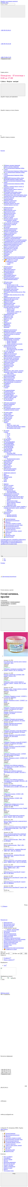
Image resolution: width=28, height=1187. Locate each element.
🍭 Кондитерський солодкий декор (13, 525)
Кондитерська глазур (9, 924)
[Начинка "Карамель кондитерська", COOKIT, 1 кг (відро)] (15, 708)
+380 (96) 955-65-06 (6, 43)
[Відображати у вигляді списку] (13, 624)
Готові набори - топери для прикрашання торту (14, 312)
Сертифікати (4, 539)
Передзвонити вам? (5, 58)
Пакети (9, 509)
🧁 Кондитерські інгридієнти (11, 520)
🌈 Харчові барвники (9, 519)
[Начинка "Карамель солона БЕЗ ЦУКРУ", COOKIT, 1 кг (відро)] (15, 743)
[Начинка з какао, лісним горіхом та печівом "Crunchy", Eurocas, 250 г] (15, 683)
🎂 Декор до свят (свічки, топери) (13, 531)
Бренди (5, 543)
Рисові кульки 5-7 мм (12, 284)
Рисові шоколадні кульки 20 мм (15, 286)
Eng (5, 560)
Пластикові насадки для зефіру (15, 349)
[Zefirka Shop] (8, 975)
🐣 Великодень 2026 (9, 535)
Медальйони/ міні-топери (13, 428)
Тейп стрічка (10, 373)
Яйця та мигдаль (11, 503)
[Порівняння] (13, 90)
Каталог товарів (11, 539)
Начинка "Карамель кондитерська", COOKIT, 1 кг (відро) (13, 712)
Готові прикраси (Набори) (14, 502)
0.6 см (8, 433)
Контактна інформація (10, 1162)
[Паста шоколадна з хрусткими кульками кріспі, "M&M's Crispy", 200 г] (15, 861)
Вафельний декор (11, 505)
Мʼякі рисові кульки (12, 500)
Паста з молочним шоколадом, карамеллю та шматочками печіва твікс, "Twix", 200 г (15, 834)
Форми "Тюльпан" (12, 342)
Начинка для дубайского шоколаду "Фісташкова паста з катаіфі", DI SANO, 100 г (15, 787)
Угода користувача (12, 543)
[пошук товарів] (13, 11)
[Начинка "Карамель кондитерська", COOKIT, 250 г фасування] (15, 720)
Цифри (9, 423)
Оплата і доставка (8, 1165)
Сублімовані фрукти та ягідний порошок (14, 939)
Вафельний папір (8, 936)
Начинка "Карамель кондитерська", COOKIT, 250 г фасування (13, 724)
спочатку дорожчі (5, 603)
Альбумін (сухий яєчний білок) (12, 938)
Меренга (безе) (11, 308)
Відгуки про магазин (12, 541)
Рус (5, 559)
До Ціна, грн (16, 953)
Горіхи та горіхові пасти (10, 935)
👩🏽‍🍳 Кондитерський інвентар (11, 526)
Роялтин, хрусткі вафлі (13, 221)
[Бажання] (14, 103)
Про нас (18, 539)
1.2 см (8, 437)
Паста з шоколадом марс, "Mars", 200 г (14, 845)
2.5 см (8, 435)
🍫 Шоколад (7, 522)
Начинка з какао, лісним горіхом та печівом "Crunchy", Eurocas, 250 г (15, 689)
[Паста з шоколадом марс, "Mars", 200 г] (15, 840)
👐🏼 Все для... (7, 534)
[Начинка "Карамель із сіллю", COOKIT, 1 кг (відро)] (15, 696)
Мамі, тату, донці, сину (13, 425)
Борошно (6, 946)
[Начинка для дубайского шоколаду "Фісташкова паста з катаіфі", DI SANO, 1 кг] (15, 767)
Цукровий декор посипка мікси (15, 496)
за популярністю (5, 602)
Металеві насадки (11, 348)
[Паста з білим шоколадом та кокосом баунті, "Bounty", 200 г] (15, 816)
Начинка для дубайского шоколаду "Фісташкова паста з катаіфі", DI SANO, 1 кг (15, 772)
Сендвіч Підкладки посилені (14, 454)
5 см (8, 436)
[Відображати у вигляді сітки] (13, 612)
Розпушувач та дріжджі (10, 931)
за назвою (13, 603)
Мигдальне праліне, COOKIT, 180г (13, 798)
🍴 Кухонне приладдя (9, 529)
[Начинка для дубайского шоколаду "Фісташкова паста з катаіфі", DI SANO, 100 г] (15, 781)
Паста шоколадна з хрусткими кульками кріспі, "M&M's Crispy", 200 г (14, 867)
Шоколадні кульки (12, 287)
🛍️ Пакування (7, 532)
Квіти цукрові (10, 310)
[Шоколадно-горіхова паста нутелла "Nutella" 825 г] (15, 804)
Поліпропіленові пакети (13, 458)
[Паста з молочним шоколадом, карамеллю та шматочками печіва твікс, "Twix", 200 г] (15, 828)
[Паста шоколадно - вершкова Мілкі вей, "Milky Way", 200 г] (15, 850)
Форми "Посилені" (12, 341)
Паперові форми (11, 491)
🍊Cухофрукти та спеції (10, 949)
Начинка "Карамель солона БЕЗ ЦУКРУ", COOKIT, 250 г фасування (15, 735)
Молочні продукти (12, 516)
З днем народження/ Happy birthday (16, 426)
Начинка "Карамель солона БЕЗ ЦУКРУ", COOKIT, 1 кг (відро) (15, 747)
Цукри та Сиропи (8, 926)
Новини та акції (8, 1168)
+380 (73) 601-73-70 (6, 57)
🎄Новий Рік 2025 (9, 537)
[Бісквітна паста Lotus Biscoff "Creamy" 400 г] (15, 872)
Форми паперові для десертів (14, 344)
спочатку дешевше (15, 602)
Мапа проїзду (4, 1129)
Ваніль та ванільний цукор (11, 942)
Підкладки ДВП (11, 453)
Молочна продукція (9, 925)
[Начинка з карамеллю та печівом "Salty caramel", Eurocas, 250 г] (15, 669)
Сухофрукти (10, 262)
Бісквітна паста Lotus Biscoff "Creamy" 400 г (15, 877)
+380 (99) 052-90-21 (6, 30)
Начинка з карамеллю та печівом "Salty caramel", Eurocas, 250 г (14, 675)
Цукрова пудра (8, 945)
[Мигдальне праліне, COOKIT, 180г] (15, 794)
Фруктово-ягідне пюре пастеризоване (14, 947)
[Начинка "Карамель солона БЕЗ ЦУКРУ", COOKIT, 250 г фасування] (15, 731)
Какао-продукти (8, 922)
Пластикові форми (12, 492)
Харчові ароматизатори (10, 933)
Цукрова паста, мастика (10, 943)
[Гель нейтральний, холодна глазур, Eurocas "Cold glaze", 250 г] (15, 644)
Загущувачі (7, 932)
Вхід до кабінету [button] (8, 1156)
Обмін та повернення (11, 542)
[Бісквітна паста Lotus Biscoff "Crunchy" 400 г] (15, 882)
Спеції (8, 264)
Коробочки (10, 510)
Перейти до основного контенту (9, 1)
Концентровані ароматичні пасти (12, 940)
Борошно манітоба (12, 515)
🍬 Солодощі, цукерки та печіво (12, 523)
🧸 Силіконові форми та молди (12, 528)
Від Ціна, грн (4, 953)
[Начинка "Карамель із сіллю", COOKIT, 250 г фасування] (15, 754)
